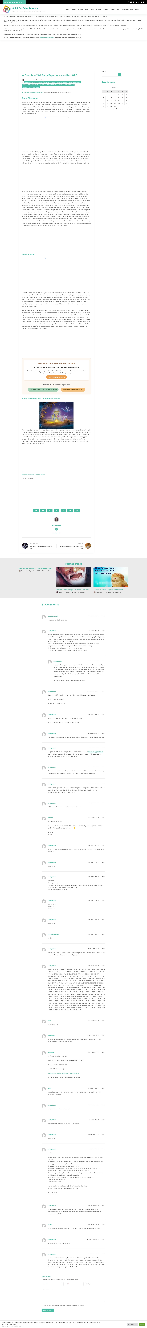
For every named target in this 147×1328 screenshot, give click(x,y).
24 (119, 103)
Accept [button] (142, 1324)
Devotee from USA (62, 82)
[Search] (143, 9)
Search (104, 71)
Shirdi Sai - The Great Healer (31, 87)
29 (111, 106)
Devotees (73, 9)
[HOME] (22, 92)
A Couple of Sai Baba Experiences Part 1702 (108, 590)
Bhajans (98, 9)
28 (107, 106)
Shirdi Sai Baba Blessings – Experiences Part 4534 (56, 367)
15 (111, 100)
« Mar (112, 109)
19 (126, 100)
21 (107, 103)
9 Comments (81, 592)
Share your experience (47, 37)
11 (122, 97)
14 (107, 100)
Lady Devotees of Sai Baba (30, 84)
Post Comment (47, 1310)
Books (92, 9)
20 (104, 103)
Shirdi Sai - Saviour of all (66, 84)
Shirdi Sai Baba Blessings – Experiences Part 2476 (35, 568)
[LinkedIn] (56, 510)
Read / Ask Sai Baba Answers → (73, 390)
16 (115, 100)
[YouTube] (143, 2)
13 (103, 100)
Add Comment (47, 1290)
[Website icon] (56, 529)
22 (111, 103)
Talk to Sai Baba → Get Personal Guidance (43, 390)
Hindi (118, 9)
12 (126, 97)
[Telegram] (138, 2)
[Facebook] (128, 2)
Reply (103, 616)
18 (122, 100)
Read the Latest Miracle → (56, 377)
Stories (80, 9)
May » (117, 109)
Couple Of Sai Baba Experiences (33, 82)
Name (45, 1284)
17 (119, 100)
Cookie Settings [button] (132, 1324)
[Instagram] (133, 2)
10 (119, 97)
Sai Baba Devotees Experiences (48, 84)
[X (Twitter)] (131, 2)
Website (89, 1284)
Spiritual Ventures (127, 9)
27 (103, 106)
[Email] (77, 510)
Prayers (106, 9)
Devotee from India (49, 82)
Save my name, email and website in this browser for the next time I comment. (65, 1305)
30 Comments (117, 592)
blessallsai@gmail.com (95, 752)
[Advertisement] (73, 52)
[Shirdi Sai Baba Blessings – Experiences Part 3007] (73, 577)
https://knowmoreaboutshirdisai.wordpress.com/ (63, 1073)
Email (67, 1284)
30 (115, 106)
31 (24, 89)
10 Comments (45, 571)
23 (115, 103)
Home (67, 9)
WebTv (87, 9)
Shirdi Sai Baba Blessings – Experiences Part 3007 (72, 590)
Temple (112, 9)
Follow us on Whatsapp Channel (14, 2)
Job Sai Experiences (74, 82)
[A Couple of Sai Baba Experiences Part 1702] (110, 577)
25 (123, 103)
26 (126, 103)
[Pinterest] (136, 2)
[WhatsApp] (141, 2)
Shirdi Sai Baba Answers (25, 8)
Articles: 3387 (56, 533)
